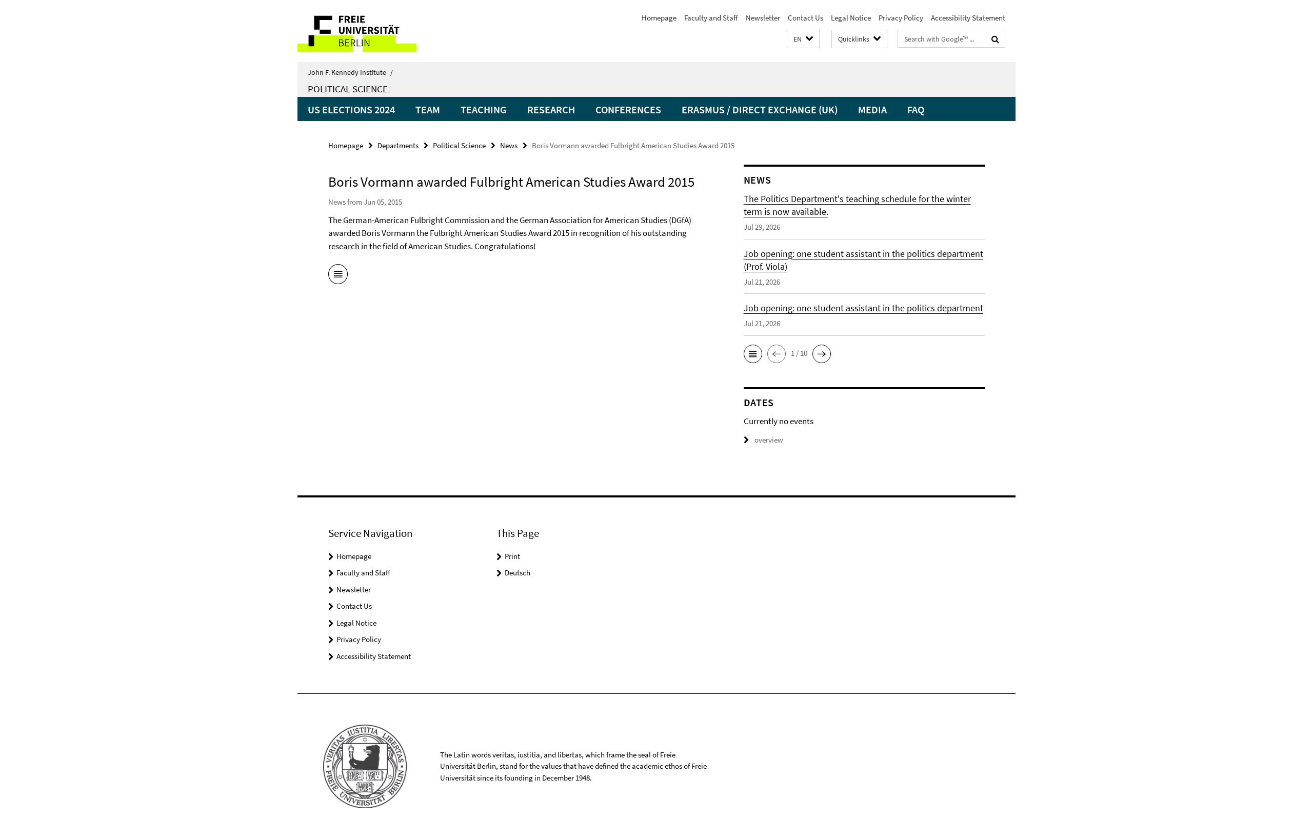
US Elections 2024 (351, 109)
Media (872, 109)
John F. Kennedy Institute (350, 72)
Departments (398, 145)
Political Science (348, 89)
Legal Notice (851, 18)
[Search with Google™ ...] (995, 39)
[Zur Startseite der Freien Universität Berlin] (383, 31)
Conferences (628, 109)
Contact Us (805, 18)
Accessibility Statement (968, 18)
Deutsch (517, 572)
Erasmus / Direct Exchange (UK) (760, 109)
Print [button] (512, 556)
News (509, 145)
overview (768, 440)
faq (915, 109)
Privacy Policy (901, 18)
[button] (803, 39)
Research (551, 109)
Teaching (484, 109)
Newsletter (763, 18)
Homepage (659, 18)
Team (427, 109)
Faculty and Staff (711, 18)
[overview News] (338, 276)
